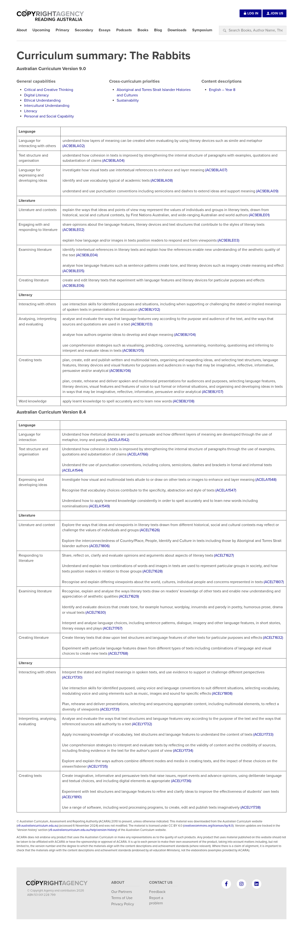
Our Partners (121, 891)
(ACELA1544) (72, 470)
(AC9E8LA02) (73, 146)
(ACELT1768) (118, 653)
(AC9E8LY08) (183, 401)
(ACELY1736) (181, 781)
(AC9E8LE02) (73, 229)
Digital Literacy (36, 95)
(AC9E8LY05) (133, 350)
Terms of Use (122, 898)
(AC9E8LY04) (185, 334)
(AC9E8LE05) (73, 271)
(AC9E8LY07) (212, 391)
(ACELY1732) (142, 724)
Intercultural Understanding (46, 105)
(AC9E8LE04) (87, 255)
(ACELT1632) (273, 637)
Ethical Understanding (42, 100)
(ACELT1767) (112, 628)
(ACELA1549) (99, 506)
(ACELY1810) (72, 797)
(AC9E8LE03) (228, 240)
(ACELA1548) (265, 479)
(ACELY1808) (222, 693)
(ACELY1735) (98, 766)
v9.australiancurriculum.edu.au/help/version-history (82, 830)
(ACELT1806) (99, 546)
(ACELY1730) (72, 677)
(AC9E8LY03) (141, 324)
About (117, 882)
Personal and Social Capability (49, 116)
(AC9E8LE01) (259, 215)
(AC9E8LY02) (149, 309)
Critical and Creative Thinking (48, 89)
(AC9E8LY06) (120, 370)
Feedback (157, 891)
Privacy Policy (122, 904)
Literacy (30, 111)
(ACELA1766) (137, 454)
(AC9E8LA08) (162, 180)
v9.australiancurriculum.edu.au (37, 826)
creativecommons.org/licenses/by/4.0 (208, 826)
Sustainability (128, 100)
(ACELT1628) (153, 571)
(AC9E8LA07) (216, 170)
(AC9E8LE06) (73, 285)
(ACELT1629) (129, 596)
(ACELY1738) (251, 807)
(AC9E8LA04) (113, 160)
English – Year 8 (222, 89)
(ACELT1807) (274, 582)
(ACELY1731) (109, 709)
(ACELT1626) (150, 530)
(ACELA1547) (225, 490)
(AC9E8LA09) (267, 191)
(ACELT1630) (95, 612)
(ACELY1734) (183, 750)
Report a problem (156, 900)
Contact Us (161, 882)
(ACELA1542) (118, 439)
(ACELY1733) (263, 734)
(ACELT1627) (224, 555)
